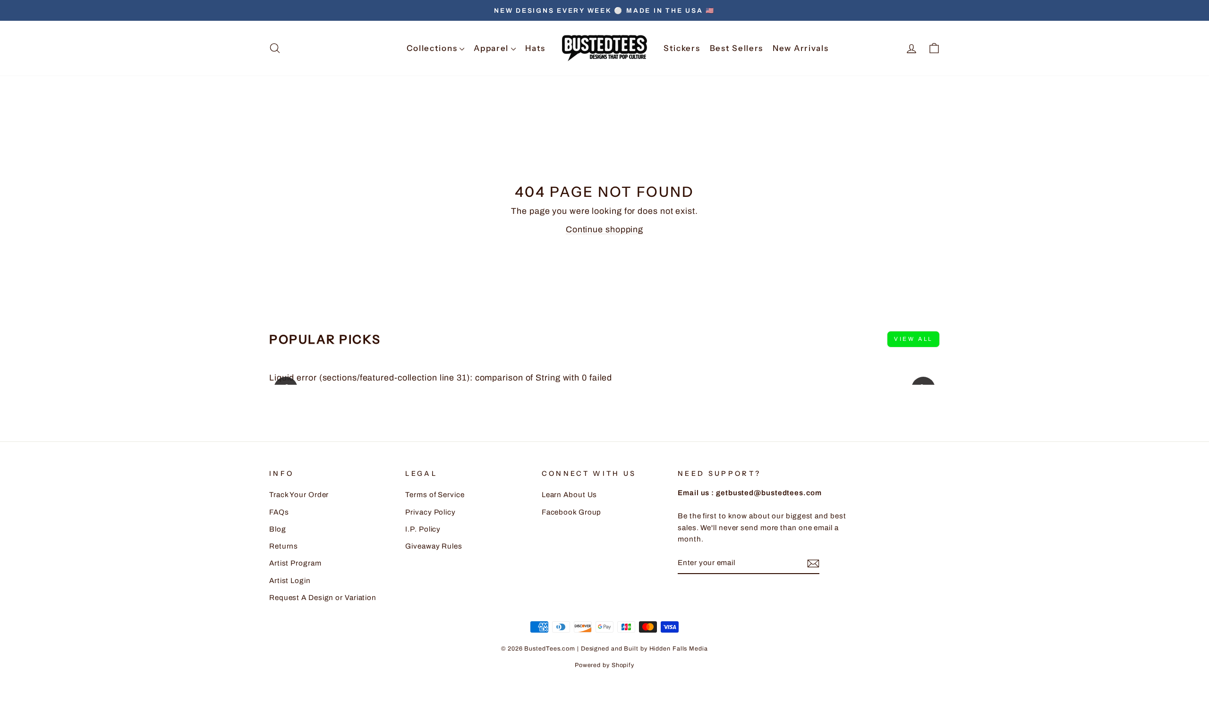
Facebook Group (572, 512)
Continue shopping (604, 229)
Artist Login (290, 580)
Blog (277, 529)
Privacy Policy (430, 512)
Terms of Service (434, 495)
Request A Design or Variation (322, 597)
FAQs (279, 512)
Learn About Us (569, 495)
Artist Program (295, 563)
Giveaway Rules (433, 546)
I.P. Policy (423, 529)
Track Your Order (299, 495)
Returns (283, 546)
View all (913, 339)
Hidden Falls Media (678, 648)
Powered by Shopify (604, 665)
